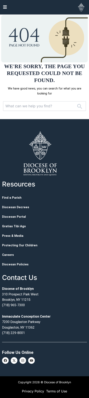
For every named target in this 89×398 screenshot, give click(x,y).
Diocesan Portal (14, 217)
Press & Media (12, 236)
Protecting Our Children (19, 245)
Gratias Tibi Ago (14, 226)
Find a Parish (12, 198)
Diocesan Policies (15, 264)
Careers (8, 255)
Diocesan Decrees (15, 207)
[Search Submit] (79, 106)
